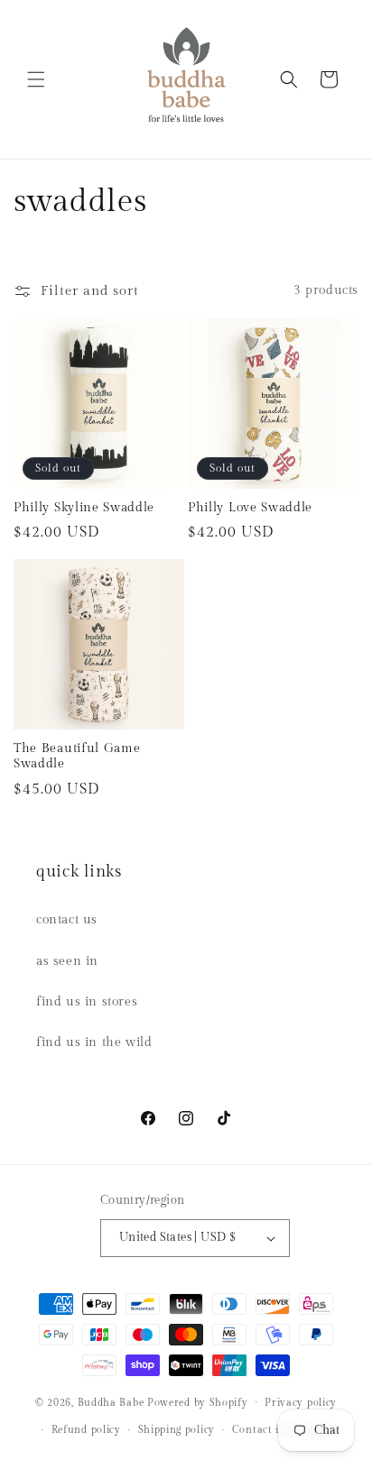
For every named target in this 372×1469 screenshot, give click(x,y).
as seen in (67, 961)
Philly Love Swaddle (250, 507)
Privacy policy (301, 1403)
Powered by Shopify (197, 1402)
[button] (36, 79)
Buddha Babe (111, 1402)
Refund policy (86, 1430)
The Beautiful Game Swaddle (77, 756)
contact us (67, 920)
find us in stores (86, 1002)
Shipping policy (177, 1430)
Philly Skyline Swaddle (84, 507)
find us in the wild (94, 1042)
